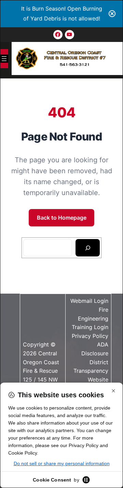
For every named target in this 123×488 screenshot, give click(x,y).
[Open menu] (4, 59)
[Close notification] (112, 14)
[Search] (88, 248)
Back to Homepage (61, 217)
